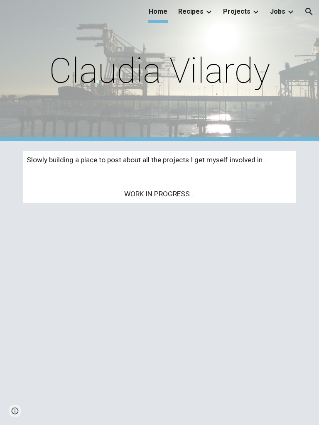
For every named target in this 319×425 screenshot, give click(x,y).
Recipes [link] (191, 11)
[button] (309, 12)
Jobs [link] (277, 11)
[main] (159, 71)
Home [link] (158, 11)
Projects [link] (236, 11)
